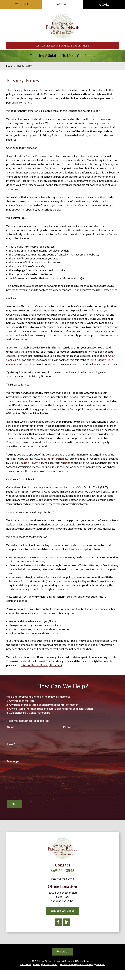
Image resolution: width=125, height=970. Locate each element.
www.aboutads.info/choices (50, 458)
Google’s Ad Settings (104, 364)
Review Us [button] (62, 951)
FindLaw (100, 964)
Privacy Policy (50, 964)
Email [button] (64, 4)
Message (13, 761)
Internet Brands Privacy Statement (41, 665)
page (67, 462)
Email (11, 744)
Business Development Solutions (76, 964)
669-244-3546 (62, 870)
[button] (21, 3)
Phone (67, 727)
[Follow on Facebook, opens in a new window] (58, 922)
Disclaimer (25, 964)
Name (10, 727)
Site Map (37, 964)
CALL (105, 4)
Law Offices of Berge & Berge (55, 961)
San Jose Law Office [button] (63, 910)
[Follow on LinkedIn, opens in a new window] (66, 922)
